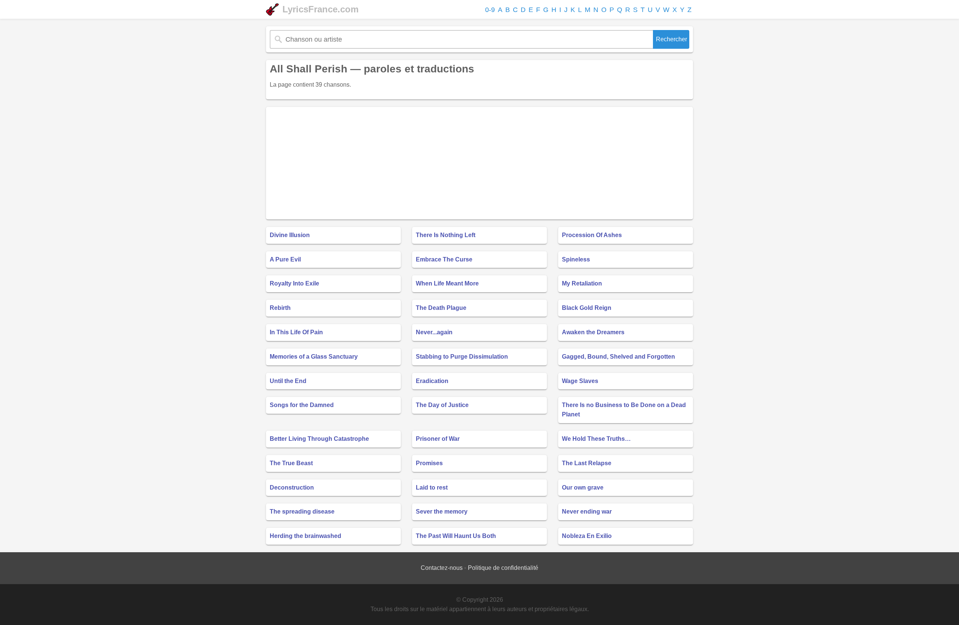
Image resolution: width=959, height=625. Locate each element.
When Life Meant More (447, 283)
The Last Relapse (586, 463)
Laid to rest (432, 487)
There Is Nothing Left (445, 235)
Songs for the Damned (302, 405)
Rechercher (671, 39)
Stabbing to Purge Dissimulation (462, 356)
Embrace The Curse (444, 259)
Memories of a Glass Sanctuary (314, 356)
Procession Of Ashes (592, 235)
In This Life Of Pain (296, 332)
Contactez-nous (442, 568)
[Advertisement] (479, 163)
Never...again (434, 332)
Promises (429, 463)
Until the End (288, 381)
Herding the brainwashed (305, 536)
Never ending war (587, 511)
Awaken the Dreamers (593, 332)
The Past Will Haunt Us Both (456, 536)
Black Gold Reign (586, 308)
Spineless (576, 259)
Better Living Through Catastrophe (319, 439)
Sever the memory (442, 511)
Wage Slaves (580, 381)
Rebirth (280, 308)
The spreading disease (302, 511)
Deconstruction (292, 487)
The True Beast (291, 463)
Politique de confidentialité (503, 568)
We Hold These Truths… (596, 439)
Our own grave (582, 487)
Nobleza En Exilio (587, 536)
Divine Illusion (290, 235)
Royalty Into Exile (294, 283)
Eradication (432, 381)
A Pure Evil (285, 259)
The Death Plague (441, 308)
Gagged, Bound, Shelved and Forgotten (618, 356)
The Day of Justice (442, 405)
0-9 (490, 10)
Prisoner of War (438, 439)
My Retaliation (582, 283)
